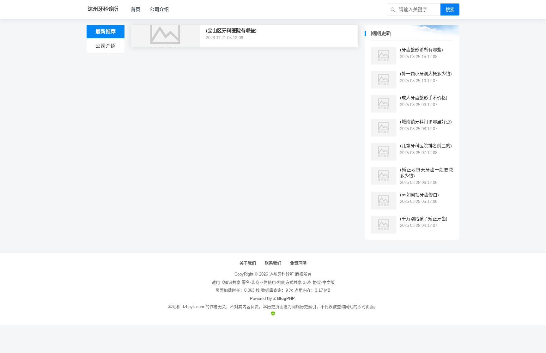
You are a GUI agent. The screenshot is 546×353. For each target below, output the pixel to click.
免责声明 (298, 263)
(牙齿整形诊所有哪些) (421, 49)
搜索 (450, 9)
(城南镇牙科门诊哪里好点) (426, 121)
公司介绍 (159, 9)
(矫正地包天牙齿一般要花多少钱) (426, 172)
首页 (135, 9)
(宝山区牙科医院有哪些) (231, 30)
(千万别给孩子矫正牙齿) (423, 218)
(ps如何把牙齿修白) (419, 194)
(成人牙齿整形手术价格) (423, 97)
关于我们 (248, 263)
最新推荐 (105, 31)
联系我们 (273, 263)
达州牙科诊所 (281, 274)
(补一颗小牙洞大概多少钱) (426, 73)
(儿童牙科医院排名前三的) (426, 145)
